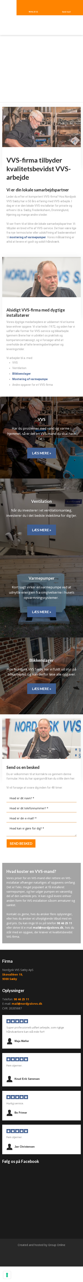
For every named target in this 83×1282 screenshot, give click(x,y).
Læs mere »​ (41, 453)
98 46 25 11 (64, 923)
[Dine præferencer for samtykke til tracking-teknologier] (7, 1275)
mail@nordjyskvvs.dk (48, 927)
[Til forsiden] (41, 25)
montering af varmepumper (27, 237)
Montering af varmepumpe (30, 379)
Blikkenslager (21, 373)
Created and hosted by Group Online (41, 1245)
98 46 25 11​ (21, 999)
